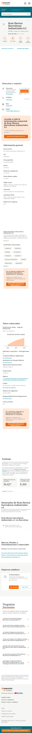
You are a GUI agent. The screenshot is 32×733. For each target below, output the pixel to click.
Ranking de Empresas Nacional (14, 469)
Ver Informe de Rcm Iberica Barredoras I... (16, 730)
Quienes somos (6, 697)
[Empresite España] (6, 3)
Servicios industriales (11, 259)
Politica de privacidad (7, 716)
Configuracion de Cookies (8, 713)
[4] (14, 33)
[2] (11, 33)
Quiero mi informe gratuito (16, 136)
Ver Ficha (25, 587)
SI (3, 353)
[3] (12, 33)
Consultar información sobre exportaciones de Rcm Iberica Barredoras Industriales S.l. (15, 379)
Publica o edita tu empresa (9, 702)
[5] (16, 33)
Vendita (23, 259)
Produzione (17, 252)
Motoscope (8, 263)
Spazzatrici (19, 263)
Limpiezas (8, 248)
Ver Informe (14, 587)
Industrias (18, 248)
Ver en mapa (24, 91)
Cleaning (7, 252)
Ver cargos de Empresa (9, 387)
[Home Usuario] (25, 3)
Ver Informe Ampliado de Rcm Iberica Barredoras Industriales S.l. (16, 284)
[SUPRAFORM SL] (5, 576)
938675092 (9, 99)
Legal (2, 708)
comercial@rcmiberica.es (13, 111)
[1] (9, 33)
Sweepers (8, 256)
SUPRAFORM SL (14, 575)
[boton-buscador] (28, 14)
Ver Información (7, 358)
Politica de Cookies (6, 711)
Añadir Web (9, 105)
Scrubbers (18, 256)
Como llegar (9, 94)
